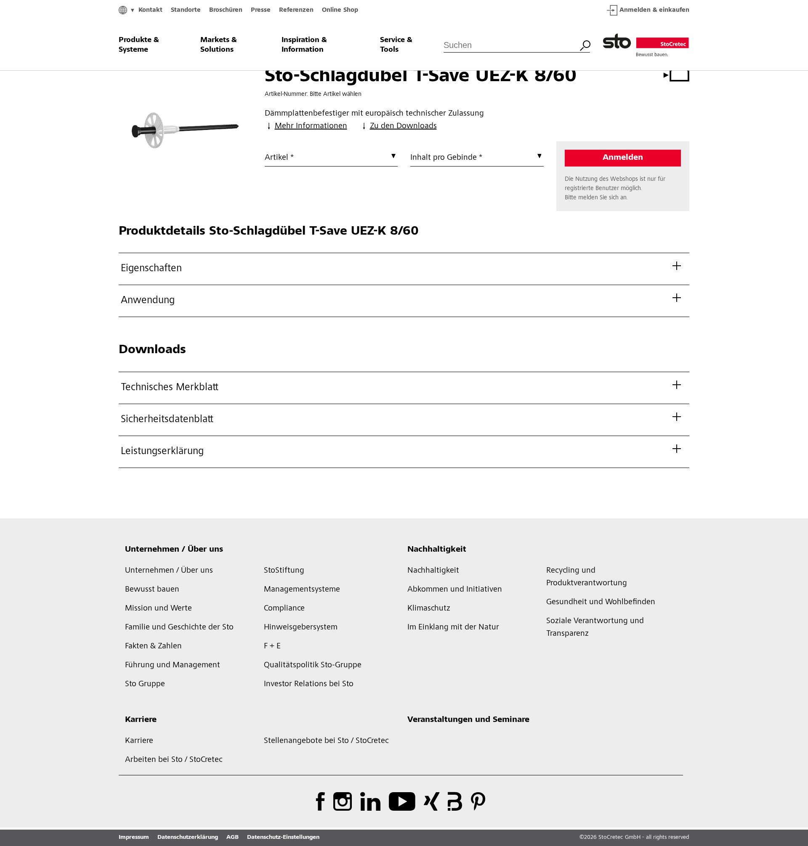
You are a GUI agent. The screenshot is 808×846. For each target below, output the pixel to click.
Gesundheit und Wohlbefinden (600, 602)
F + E (272, 646)
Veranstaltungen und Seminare (468, 720)
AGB (232, 838)
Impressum (134, 838)
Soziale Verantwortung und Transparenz (595, 627)
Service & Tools (396, 45)
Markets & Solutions (218, 45)
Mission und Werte (158, 609)
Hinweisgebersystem (301, 628)
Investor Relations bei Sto (309, 684)
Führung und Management (172, 665)
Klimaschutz (428, 609)
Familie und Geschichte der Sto (179, 628)
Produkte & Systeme (139, 45)
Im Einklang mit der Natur (453, 628)
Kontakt (150, 10)
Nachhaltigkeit (436, 550)
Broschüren (225, 10)
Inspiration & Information (304, 45)
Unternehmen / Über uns (174, 550)
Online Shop (340, 10)
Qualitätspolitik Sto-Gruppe (312, 665)
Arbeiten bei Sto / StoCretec (174, 760)
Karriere (141, 720)
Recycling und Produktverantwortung (586, 577)
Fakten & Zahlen (153, 646)
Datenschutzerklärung (187, 838)
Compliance (284, 609)
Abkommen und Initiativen (454, 590)
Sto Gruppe (145, 684)
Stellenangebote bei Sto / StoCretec (326, 741)
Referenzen (296, 10)
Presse (261, 10)
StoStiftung (284, 571)
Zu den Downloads (403, 126)
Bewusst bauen (152, 590)
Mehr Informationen (311, 126)
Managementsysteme (302, 590)
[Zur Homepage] (646, 45)
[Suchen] (585, 44)
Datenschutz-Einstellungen (283, 838)
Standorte (186, 10)
